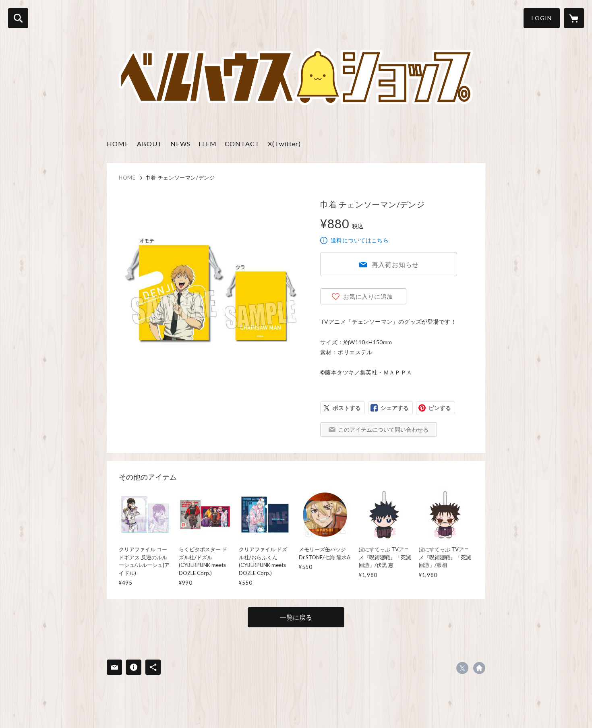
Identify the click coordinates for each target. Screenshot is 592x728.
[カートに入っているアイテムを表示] (574, 18)
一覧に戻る (296, 617)
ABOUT (149, 143)
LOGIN (542, 17)
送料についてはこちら (360, 240)
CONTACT (242, 143)
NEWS (180, 143)
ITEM (208, 143)
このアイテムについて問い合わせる (383, 429)
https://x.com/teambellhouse (462, 668)
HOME (118, 143)
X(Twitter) (284, 143)
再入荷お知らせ (395, 264)
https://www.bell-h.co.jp (479, 668)
